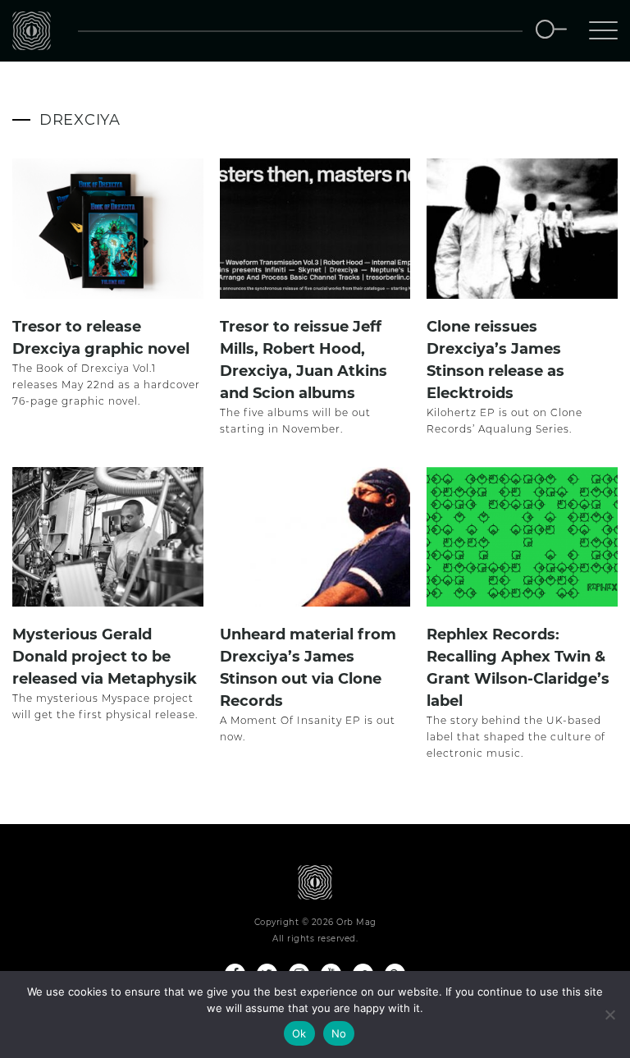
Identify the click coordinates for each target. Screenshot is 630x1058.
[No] (609, 1014)
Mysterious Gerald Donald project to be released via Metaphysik (104, 656)
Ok (299, 1033)
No (339, 1033)
